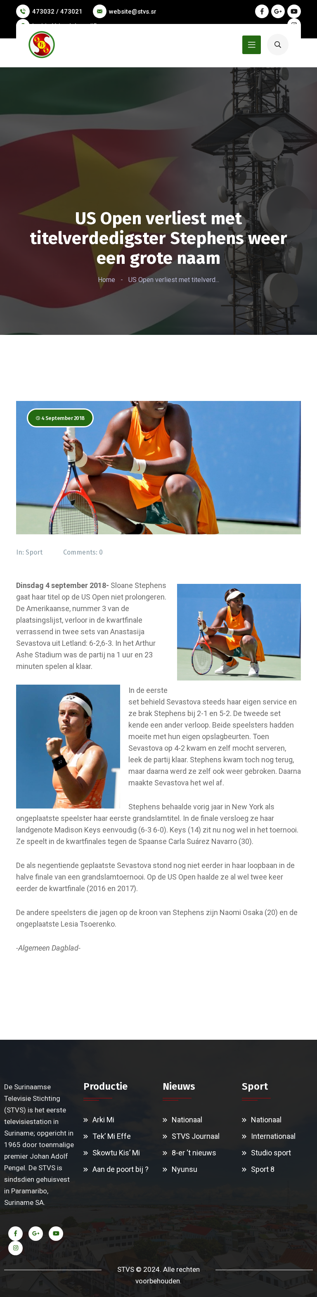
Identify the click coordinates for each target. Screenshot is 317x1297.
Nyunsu (184, 1169)
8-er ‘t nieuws (194, 1152)
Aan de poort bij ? (120, 1169)
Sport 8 (262, 1169)
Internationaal (273, 1136)
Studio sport (271, 1152)
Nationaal (187, 1119)
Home (106, 280)
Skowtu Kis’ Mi (116, 1152)
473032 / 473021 (57, 11)
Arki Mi (103, 1119)
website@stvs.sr (132, 11)
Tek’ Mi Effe (111, 1136)
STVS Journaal (196, 1136)
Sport (34, 552)
